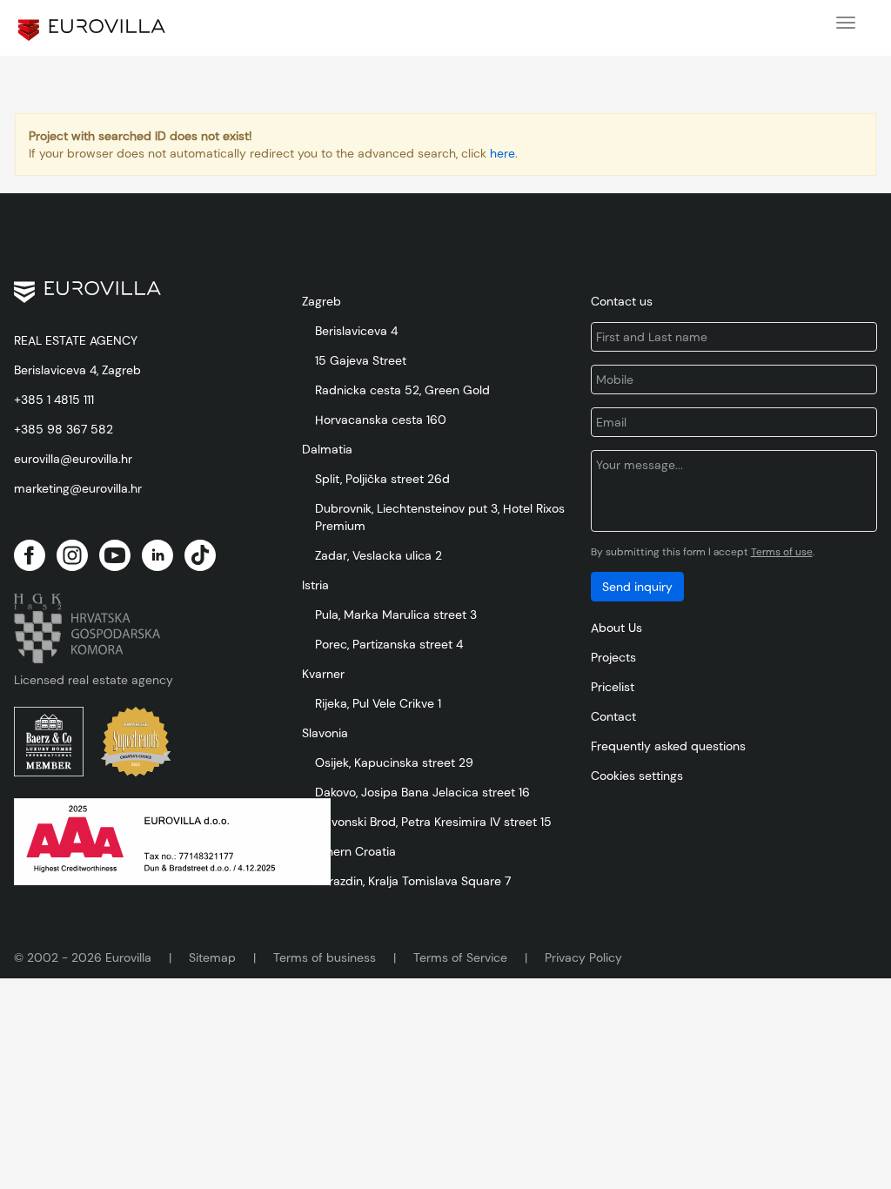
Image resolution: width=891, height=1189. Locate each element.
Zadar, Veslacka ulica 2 (378, 555)
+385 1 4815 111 (54, 399)
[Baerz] (49, 741)
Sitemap (212, 957)
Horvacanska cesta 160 (380, 419)
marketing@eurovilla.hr (78, 488)
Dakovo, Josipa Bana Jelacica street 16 (422, 792)
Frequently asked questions (668, 746)
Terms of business (324, 957)
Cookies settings (637, 775)
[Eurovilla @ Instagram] (72, 555)
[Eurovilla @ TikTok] (200, 555)
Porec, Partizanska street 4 (389, 644)
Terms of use (782, 552)
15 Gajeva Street (360, 360)
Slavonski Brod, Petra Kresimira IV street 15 (433, 822)
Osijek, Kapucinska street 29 (394, 762)
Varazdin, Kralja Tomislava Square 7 (413, 881)
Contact (613, 716)
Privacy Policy (583, 957)
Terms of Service (460, 957)
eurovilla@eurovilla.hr (73, 459)
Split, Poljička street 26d (382, 479)
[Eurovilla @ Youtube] (115, 555)
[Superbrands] (136, 741)
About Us (616, 627)
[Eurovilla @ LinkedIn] (157, 555)
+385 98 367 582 (63, 429)
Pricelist (612, 687)
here (502, 153)
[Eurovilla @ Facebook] (29, 555)
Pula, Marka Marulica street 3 (396, 614)
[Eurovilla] (91, 30)
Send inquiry (637, 586)
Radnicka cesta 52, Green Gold (402, 390)
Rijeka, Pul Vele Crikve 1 (378, 703)
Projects (613, 657)
